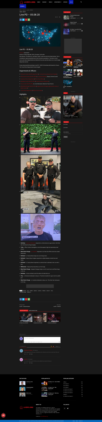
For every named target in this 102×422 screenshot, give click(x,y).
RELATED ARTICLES (24, 310)
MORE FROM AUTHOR (33, 310)
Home (38, 2)
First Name (65, 124)
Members (22, 6)
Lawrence (39, 290)
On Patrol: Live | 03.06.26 (23, 322)
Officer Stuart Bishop (39, 79)
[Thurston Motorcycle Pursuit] (66, 18)
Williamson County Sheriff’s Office (28, 76)
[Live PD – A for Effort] (78, 72)
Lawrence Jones (29, 381)
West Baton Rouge (23, 292)
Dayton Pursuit (73, 22)
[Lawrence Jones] (22, 383)
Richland (44, 290)
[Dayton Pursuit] (66, 25)
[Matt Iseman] (22, 394)
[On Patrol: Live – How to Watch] (67, 62)
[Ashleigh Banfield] (22, 389)
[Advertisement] (40, 286)
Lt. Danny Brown (42, 74)
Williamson (29, 292)
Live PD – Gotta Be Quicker (24, 306)
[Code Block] (36, 342)
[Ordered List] (31, 342)
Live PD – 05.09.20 (57, 306)
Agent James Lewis (53, 86)
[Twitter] (23, 20)
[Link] (38, 342)
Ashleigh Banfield (29, 387)
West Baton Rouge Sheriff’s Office (28, 86)
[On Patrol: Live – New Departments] (78, 62)
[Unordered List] (33, 342)
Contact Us (81, 420)
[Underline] (28, 342)
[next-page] (22, 325)
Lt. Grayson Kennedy (41, 76)
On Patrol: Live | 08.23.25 (52, 322)
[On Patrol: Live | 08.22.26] (66, 32)
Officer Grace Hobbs (37, 90)
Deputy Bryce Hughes (52, 74)
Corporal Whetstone (30, 243)
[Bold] (25, 342)
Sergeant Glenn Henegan (42, 86)
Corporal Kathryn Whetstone (42, 81)
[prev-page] (20, 325)
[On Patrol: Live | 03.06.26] (25, 317)
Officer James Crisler (70, 115)
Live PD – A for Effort (77, 76)
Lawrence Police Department (27, 79)
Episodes (35, 290)
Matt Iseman (28, 393)
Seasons (44, 2)
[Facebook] (20, 20)
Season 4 (24, 10)
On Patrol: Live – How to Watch (54, 381)
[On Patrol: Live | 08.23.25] (54, 317)
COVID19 (31, 290)
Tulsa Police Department (26, 90)
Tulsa (52, 290)
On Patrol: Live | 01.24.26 (38, 322)
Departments (57, 2)
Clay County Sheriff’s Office (27, 83)
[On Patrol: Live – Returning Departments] (67, 72)
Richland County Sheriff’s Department (29, 74)
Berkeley (24, 290)
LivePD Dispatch (73, 18)
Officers (65, 2)
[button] (81, 2)
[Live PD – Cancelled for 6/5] (67, 82)
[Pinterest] (26, 20)
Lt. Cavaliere (34, 251)
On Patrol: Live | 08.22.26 (75, 29)
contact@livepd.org (44, 416)
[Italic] (26, 342)
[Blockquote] (35, 342)
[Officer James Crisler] (73, 107)
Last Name (65, 127)
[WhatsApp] (29, 20)
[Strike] (30, 342)
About (74, 420)
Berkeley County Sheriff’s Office (28, 81)
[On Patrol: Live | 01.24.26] (40, 317)
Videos (50, 2)
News (77, 420)
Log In (71, 2)
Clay (28, 290)
